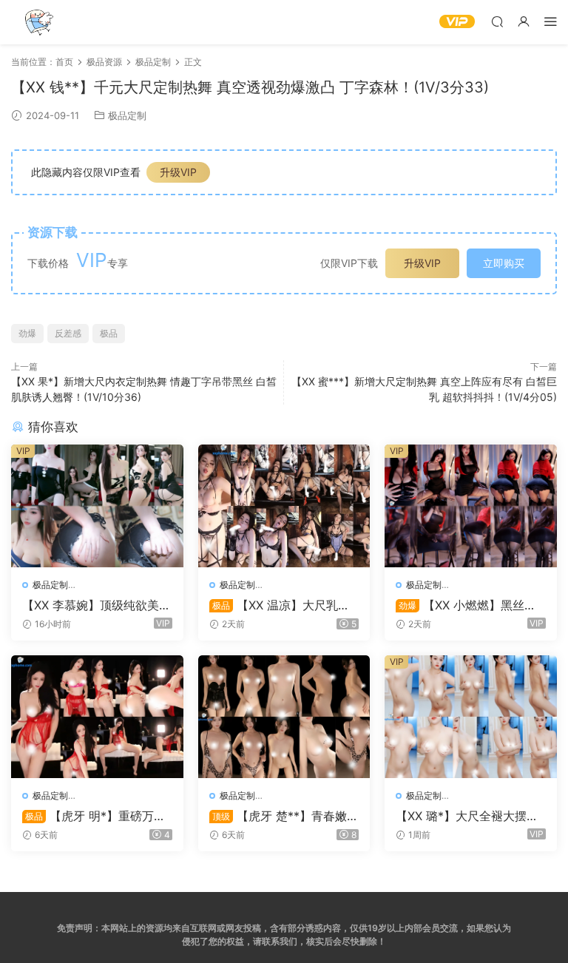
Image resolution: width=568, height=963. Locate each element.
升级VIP (178, 172)
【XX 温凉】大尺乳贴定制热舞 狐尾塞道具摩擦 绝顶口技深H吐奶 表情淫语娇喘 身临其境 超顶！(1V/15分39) (284, 605)
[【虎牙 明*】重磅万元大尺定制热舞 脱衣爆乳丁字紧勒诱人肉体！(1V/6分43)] (97, 716)
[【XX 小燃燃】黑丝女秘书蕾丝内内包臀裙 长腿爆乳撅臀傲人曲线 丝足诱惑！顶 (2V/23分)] (471, 506)
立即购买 (503, 263)
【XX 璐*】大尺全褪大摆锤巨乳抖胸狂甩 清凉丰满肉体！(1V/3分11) (467, 815)
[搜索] (497, 21)
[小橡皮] (37, 22)
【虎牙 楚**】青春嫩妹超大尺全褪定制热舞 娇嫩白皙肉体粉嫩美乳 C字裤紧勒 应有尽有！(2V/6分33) (284, 815)
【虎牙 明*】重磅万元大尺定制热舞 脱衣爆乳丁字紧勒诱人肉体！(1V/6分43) (95, 815)
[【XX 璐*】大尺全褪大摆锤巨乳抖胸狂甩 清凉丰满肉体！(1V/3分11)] (471, 716)
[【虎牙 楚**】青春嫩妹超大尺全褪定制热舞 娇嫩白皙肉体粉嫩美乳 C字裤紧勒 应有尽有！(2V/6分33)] (284, 716)
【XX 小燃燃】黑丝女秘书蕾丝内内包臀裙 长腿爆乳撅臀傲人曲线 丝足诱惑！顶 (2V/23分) (468, 605)
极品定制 (127, 115)
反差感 (68, 333)
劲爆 (27, 333)
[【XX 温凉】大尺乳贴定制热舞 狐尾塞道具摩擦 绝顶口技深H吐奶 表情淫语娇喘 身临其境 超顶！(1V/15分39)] (284, 506)
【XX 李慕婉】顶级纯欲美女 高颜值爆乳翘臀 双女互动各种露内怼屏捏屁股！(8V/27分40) (96, 605)
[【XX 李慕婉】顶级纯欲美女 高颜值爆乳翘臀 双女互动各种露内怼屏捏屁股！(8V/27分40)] (97, 506)
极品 (109, 333)
